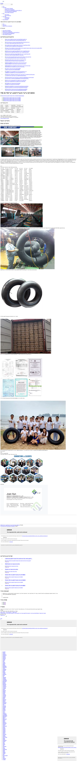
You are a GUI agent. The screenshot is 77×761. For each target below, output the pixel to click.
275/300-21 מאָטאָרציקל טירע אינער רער (7, 526)
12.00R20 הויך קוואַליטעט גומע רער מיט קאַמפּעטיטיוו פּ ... (15, 72)
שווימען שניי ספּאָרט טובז (9, 12)
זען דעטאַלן (7, 561)
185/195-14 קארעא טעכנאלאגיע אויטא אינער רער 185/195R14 (16, 87)
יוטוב (1, 618)
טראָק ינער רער (3, 613)
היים (3, 6)
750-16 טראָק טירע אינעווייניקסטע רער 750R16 (15, 574)
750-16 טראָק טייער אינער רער (11, 569)
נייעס (3, 13)
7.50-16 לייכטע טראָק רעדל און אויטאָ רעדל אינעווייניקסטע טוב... (18, 558)
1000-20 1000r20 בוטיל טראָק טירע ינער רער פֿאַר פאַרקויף (15, 63)
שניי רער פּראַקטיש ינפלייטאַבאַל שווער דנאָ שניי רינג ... (14, 43)
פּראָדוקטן (4, 7)
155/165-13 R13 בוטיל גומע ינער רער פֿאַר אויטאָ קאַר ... (15, 60)
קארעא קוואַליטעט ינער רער (25, 613)
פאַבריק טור (7, 18)
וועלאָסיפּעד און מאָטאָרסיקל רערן (11, 11)
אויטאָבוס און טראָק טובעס (9, 9)
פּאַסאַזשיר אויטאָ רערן (9, 8)
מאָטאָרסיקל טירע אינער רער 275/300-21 (12, 84)
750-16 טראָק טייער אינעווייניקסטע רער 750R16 (15, 580)
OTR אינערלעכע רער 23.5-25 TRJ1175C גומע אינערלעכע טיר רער (17, 52)
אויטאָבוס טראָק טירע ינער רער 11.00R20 (12, 69)
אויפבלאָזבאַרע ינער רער (35, 613)
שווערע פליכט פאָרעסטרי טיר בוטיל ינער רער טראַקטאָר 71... (15, 75)
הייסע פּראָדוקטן (9, 612)
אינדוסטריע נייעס (8, 15)
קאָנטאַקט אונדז (5, 19)
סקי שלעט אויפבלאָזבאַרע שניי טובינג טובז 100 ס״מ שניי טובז (15, 40)
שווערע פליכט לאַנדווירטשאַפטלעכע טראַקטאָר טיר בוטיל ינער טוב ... (17, 78)
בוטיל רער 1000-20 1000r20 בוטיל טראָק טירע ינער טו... (15, 66)
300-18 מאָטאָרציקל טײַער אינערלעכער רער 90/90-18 (9, 525)
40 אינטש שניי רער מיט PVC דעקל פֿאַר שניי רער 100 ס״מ (15, 81)
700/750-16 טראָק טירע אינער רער (12, 564)
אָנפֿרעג (1, 610)
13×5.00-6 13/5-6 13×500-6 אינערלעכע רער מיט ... (14, 46)
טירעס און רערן (17, 613)
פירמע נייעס (7, 14)
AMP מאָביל (14, 612)
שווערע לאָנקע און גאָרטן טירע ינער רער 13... (13, 49)
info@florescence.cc (6, 595)
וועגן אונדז (4, 16)
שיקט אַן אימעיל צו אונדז (4, 118)
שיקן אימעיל (2, 615)
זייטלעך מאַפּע (2, 612)
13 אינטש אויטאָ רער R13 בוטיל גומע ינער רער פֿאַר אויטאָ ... (15, 57)
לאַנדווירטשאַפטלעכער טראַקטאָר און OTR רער (13, 10)
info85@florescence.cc (7, 596)
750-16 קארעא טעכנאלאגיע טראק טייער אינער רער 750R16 (15, 90)
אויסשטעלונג (7, 17)
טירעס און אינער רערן (10, 613)
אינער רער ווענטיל (42, 613)
